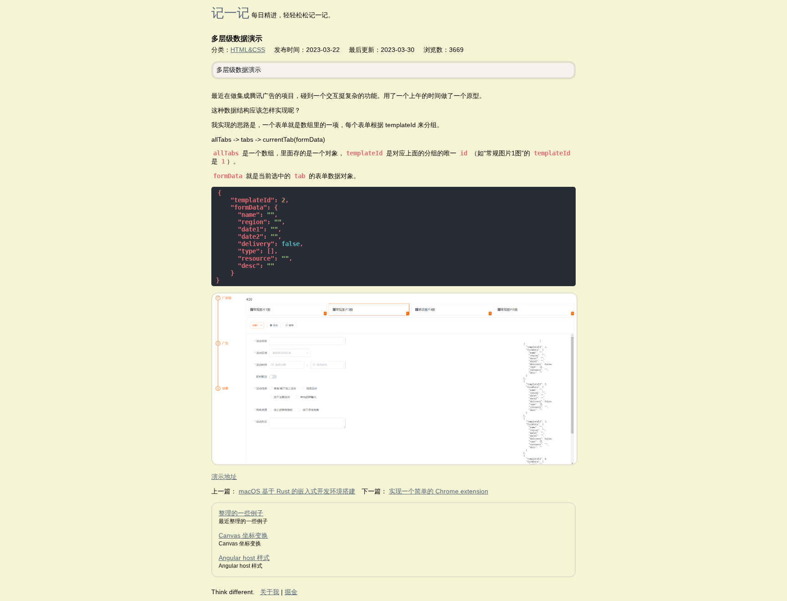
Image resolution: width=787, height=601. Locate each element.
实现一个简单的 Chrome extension (438, 491)
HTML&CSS (247, 49)
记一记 (230, 13)
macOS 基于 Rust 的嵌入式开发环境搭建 (297, 491)
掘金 (291, 592)
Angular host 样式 (244, 557)
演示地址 (224, 476)
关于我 (269, 592)
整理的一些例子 (241, 513)
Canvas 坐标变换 (243, 535)
